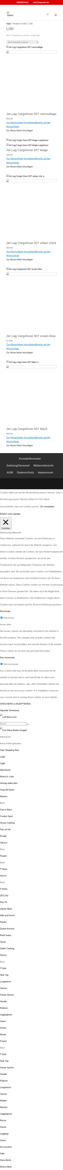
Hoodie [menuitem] (3, 1001)
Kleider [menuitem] (3, 1100)
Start (8, 23)
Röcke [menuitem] (3, 1120)
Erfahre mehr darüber (10, 514)
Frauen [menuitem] (3, 856)
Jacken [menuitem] (3, 988)
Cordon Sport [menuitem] (6, 816)
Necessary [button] (5, 611)
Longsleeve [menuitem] (5, 981)
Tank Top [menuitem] (4, 975)
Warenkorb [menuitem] (5, 770)
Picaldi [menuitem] (3, 836)
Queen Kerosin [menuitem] (7, 928)
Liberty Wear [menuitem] (6, 909)
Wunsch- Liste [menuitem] (7, 776)
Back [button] (2, 803)
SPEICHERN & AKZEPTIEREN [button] (15, 703)
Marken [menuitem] (3, 796)
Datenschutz (25, 472)
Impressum (45, 472)
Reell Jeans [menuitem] (5, 935)
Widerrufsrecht (43, 465)
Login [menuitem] (2, 763)
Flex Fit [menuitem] (3, 902)
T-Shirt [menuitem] (3, 968)
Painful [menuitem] (3, 922)
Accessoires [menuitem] (6, 1147)
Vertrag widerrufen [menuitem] (8, 783)
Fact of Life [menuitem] (5, 829)
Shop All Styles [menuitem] (7, 789)
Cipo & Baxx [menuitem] (6, 809)
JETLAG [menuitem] (4, 895)
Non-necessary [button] (7, 657)
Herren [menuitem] (3, 875)
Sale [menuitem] (2, 1153)
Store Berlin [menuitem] (5, 1160)
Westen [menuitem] (3, 1107)
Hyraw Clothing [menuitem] (7, 823)
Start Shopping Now (9, 750)
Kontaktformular (30, 458)
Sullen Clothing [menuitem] (7, 948)
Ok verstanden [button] (47, 506)
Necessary (9, 618)
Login (2, 756)
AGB (10, 472)
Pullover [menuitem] (4, 1008)
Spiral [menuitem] (2, 942)
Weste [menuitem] (3, 1034)
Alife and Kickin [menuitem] (7, 915)
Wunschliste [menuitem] (6, 1166)
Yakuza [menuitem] (3, 842)
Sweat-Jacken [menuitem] (7, 994)
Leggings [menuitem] (4, 1133)
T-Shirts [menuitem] (3, 869)
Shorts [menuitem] (3, 1028)
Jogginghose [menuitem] (6, 1014)
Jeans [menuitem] (3, 1021)
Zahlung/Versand (17, 465)
